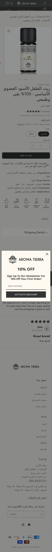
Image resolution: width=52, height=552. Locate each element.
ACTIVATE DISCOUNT (26, 294)
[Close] (47, 254)
